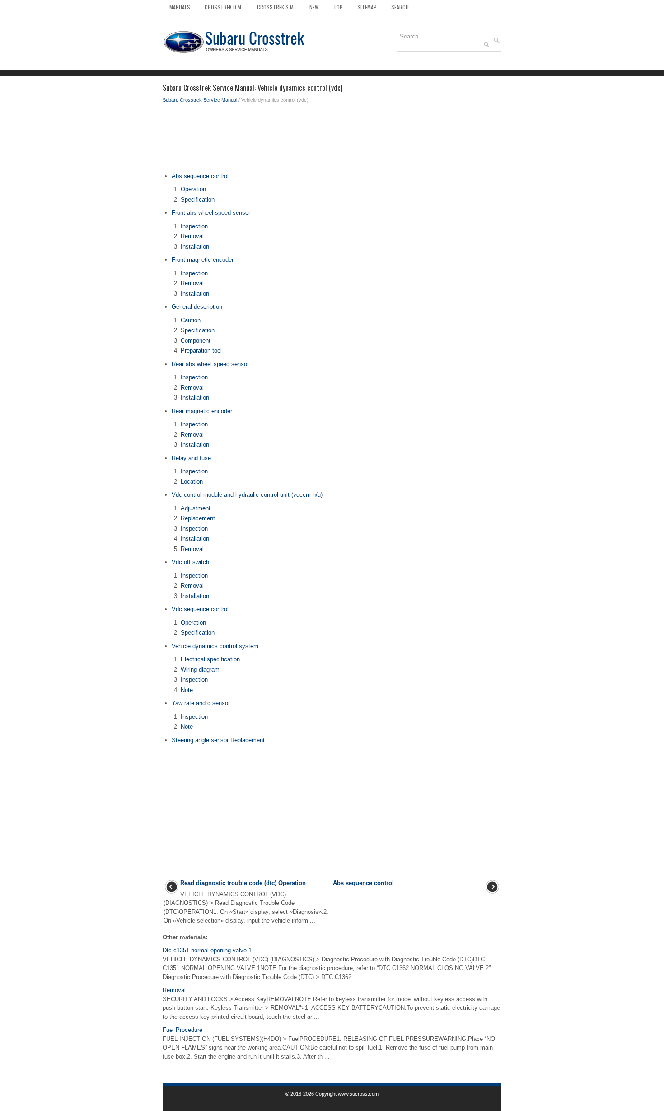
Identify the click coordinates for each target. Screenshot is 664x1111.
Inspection (194, 226)
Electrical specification (210, 659)
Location (192, 481)
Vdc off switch (190, 562)
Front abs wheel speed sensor (211, 212)
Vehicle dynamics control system (215, 646)
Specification (198, 199)
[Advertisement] (332, 140)
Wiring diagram (200, 669)
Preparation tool (201, 350)
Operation (193, 189)
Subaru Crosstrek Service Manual (200, 100)
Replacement (198, 518)
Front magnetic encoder (203, 259)
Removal (192, 236)
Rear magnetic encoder (202, 411)
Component (195, 340)
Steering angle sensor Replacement (218, 740)
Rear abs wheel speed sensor (210, 364)
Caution (191, 320)
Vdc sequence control (200, 609)
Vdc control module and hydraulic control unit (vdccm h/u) (247, 494)
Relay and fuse (191, 458)
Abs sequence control (200, 176)
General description (197, 306)
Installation (195, 246)
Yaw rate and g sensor (201, 703)
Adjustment (195, 508)
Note (187, 690)
